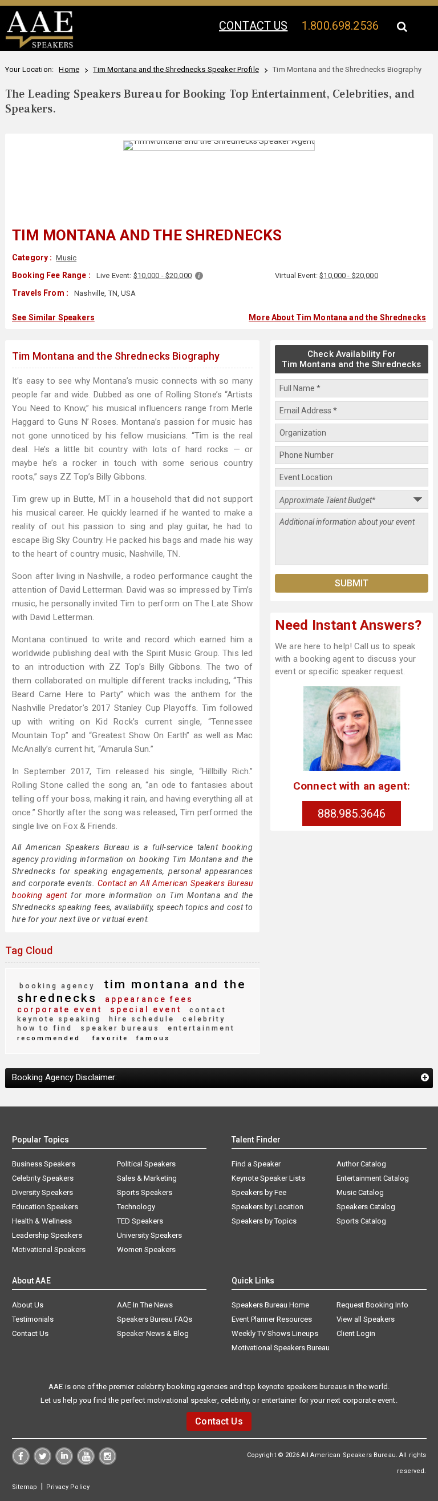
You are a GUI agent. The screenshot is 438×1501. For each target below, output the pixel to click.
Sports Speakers (144, 1192)
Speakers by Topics (264, 1221)
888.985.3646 (352, 813)
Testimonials (33, 1319)
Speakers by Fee (259, 1192)
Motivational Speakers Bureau (281, 1347)
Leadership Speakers (47, 1235)
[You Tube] (86, 1462)
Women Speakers (146, 1249)
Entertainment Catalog (372, 1178)
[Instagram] (107, 1462)
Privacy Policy (68, 1487)
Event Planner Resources (272, 1319)
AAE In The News (145, 1305)
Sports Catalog (361, 1221)
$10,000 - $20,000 (162, 275)
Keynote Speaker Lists (268, 1178)
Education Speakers (45, 1206)
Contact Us (30, 1333)
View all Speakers (365, 1319)
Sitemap (25, 1487)
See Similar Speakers (53, 317)
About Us (27, 1305)
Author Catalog (361, 1164)
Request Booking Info (372, 1305)
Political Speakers (146, 1164)
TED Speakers (140, 1221)
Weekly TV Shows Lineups (275, 1333)
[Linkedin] (64, 1462)
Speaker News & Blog (153, 1333)
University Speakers (149, 1235)
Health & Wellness (42, 1221)
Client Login (355, 1333)
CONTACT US (253, 26)
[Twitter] (42, 1462)
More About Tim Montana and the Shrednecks (337, 317)
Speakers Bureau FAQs (154, 1319)
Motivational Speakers (49, 1249)
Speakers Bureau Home (270, 1305)
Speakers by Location (267, 1206)
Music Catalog (360, 1192)
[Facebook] (21, 1462)
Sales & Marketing (147, 1178)
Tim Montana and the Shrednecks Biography (116, 356)
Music (66, 257)
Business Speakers (43, 1164)
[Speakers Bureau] (39, 46)
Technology (136, 1206)
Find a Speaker (256, 1164)
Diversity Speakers (42, 1192)
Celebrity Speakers (43, 1178)
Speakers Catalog (365, 1206)
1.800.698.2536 (340, 26)
